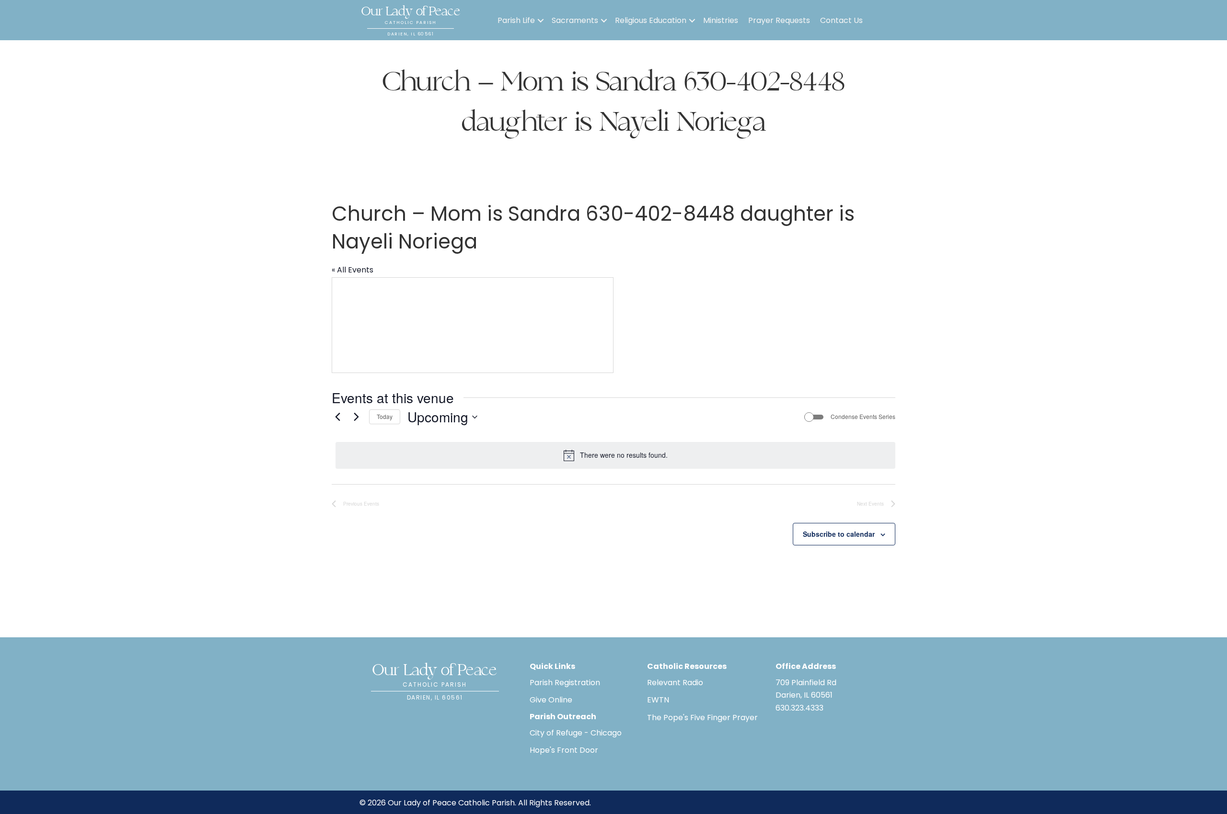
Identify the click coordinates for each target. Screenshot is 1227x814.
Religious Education (650, 20)
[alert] (615, 455)
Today (385, 416)
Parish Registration (565, 682)
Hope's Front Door (564, 750)
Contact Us (841, 20)
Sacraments (575, 20)
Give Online (551, 699)
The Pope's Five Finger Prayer (702, 717)
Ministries (720, 20)
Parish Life (516, 20)
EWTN (658, 699)
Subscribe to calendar (839, 534)
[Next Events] (356, 417)
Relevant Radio (675, 682)
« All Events (352, 269)
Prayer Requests (779, 20)
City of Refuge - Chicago (576, 732)
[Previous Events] (337, 417)
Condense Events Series (863, 416)
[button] (540, 20)
